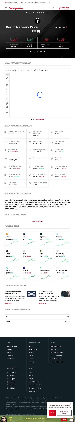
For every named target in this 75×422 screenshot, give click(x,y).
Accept (52, 412)
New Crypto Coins (56, 356)
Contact (31, 375)
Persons (31, 352)
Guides (31, 359)
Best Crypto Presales (56, 352)
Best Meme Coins (55, 359)
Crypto (9, 352)
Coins (34, 13)
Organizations (33, 349)
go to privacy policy (64, 412)
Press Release (11, 359)
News (8, 342)
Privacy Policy (33, 391)
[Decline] (71, 404)
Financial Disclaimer (35, 388)
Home (28, 13)
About (30, 372)
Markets (9, 349)
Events (31, 356)
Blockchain (10, 356)
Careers (31, 379)
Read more (8, 303)
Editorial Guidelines (35, 382)
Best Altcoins (54, 349)
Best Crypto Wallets (56, 362)
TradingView (40, 119)
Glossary (31, 362)
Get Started (64, 418)
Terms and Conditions (35, 385)
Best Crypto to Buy (56, 346)
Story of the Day (12, 346)
